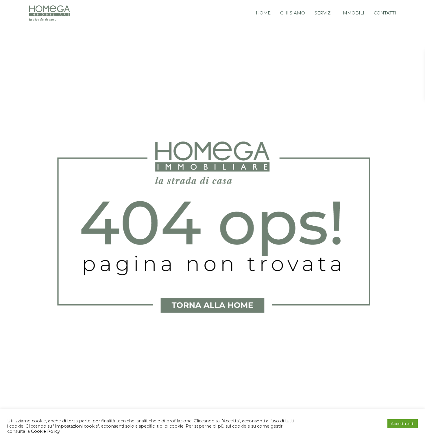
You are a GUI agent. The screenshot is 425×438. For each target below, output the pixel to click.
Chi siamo (292, 13)
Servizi (323, 13)
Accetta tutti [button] (402, 423)
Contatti (385, 13)
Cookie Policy (45, 431)
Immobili (352, 13)
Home (263, 13)
